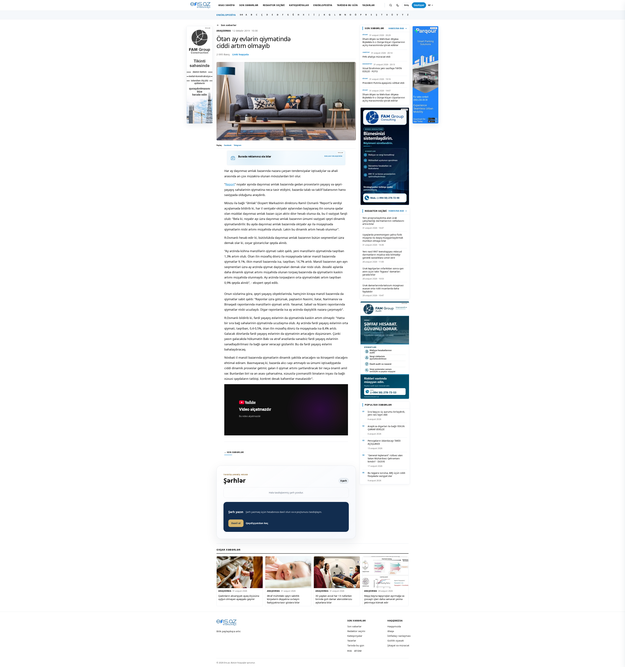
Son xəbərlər (248, 5)
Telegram (237, 145)
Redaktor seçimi (274, 5)
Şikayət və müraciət (398, 645)
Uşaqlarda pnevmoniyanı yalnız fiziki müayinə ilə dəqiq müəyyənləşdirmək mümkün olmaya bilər (382, 237)
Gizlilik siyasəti (395, 640)
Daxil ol (236, 523)
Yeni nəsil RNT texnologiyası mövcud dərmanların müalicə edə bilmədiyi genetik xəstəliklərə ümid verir (382, 254)
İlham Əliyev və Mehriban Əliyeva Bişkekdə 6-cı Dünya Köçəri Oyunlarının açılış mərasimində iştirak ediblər (383, 42)
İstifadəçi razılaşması (399, 635)
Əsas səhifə (226, 5)
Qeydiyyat (419, 5)
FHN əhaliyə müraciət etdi (376, 56)
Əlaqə (390, 631)
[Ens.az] (200, 5)
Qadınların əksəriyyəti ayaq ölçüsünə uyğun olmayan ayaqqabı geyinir (238, 597)
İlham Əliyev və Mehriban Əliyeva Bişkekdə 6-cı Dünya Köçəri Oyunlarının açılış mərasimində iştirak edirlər (383, 97)
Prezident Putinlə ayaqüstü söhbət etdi (383, 82)
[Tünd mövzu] (398, 5)
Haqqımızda (394, 626)
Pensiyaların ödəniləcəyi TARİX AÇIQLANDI (384, 442)
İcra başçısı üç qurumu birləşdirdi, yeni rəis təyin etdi (386, 413)
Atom (358, 650)
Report (230, 184)
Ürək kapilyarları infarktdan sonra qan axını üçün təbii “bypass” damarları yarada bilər (383, 271)
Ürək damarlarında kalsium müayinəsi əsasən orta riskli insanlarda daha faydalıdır (383, 288)
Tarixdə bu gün (347, 5)
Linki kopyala (240, 54)
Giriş (406, 5)
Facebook (227, 145)
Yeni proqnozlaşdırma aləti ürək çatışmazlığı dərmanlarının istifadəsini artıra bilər (383, 221)
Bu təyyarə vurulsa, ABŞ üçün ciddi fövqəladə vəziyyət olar (386, 474)
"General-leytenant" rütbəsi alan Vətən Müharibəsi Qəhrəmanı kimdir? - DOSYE (385, 458)
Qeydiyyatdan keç (257, 523)
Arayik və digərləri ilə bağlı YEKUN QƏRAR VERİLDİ (386, 428)
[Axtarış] (390, 5)
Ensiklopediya (322, 5)
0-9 (241, 14)
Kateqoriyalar (299, 5)
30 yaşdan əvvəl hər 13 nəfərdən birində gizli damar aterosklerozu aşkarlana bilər (333, 599)
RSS (349, 650)
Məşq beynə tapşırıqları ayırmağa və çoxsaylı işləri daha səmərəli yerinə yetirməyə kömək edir (384, 599)
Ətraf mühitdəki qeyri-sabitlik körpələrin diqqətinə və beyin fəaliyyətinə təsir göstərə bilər (283, 599)
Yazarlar (368, 5)
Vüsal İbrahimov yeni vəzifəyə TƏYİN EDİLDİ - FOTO (382, 70)
